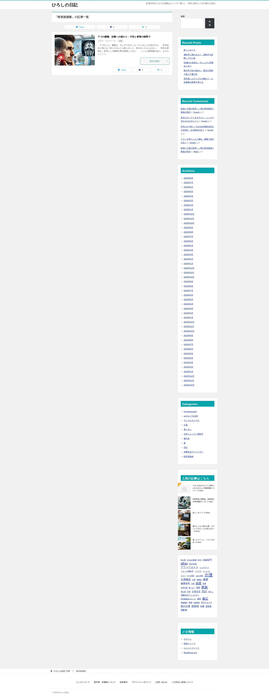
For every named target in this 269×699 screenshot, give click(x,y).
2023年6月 (188, 349)
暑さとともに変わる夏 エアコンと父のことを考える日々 (203, 528)
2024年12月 (189, 268)
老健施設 (184, 602)
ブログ (183, 576)
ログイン (188, 639)
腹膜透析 (197, 602)
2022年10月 (189, 385)
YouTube (193, 564)
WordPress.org (190, 653)
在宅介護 (184, 588)
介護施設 (186, 579)
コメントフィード (191, 648)
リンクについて (83, 682)
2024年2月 (188, 313)
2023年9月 (188, 335)
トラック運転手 (187, 571)
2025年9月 (188, 227)
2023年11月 (189, 326)
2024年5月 (188, 299)
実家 (198, 587)
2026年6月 (188, 187)
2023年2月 (188, 367)
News (196, 151)
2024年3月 (188, 308)
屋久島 (187, 438)
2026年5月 (188, 191)
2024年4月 (188, 304)
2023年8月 (188, 340)
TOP (62, 671)
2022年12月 (189, 376)
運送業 (208, 606)
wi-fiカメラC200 (191, 416)
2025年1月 (188, 263)
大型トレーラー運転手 (193, 434)
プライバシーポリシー (141, 682)
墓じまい (188, 429)
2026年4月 (188, 196)
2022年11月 (189, 380)
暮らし (211, 592)
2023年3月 (188, 362)
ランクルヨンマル (191, 420)
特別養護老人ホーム (188, 599)
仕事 (193, 580)
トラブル (198, 571)
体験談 (199, 580)
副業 (198, 583)
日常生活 (196, 591)
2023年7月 (188, 344)
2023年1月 (188, 371)
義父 (205, 598)
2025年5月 (188, 245)
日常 (189, 592)
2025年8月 (188, 232)
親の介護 (185, 606)
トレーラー (206, 571)
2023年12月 (189, 322)
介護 (186, 425)
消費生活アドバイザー (193, 452)
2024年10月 (189, 277)
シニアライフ (204, 567)
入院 (193, 583)
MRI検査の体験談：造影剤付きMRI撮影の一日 (203, 500)
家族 (204, 587)
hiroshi (197, 112)
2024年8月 (188, 286)
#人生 (183, 560)
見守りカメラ (206, 602)
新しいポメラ (189, 50)
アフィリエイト (189, 567)
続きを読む (155, 61)
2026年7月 (188, 182)
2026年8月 (188, 178)
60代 (199, 560)
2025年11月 (189, 218)
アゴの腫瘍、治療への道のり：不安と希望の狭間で (124, 36)
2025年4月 (188, 250)
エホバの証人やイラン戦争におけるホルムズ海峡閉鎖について (203, 488)
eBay (184, 563)
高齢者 (184, 610)
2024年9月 (188, 281)
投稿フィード (189, 643)
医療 (204, 584)
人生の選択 (199, 576)
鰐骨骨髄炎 (188, 456)
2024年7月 (188, 290)
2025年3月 (188, 254)
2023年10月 (189, 331)
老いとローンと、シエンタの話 (203, 541)
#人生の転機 (191, 560)
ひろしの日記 (65, 5)
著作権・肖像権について (104, 682)
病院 (199, 599)
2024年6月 (188, 295)
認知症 (195, 606)
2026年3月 (188, 200)
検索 (183, 16)
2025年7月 (188, 236)
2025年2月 (188, 259)
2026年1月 (188, 209)
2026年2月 (188, 205)
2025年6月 (188, 241)
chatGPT (207, 559)
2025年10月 (189, 223)
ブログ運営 (190, 576)
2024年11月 (189, 272)
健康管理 (185, 583)
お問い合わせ (161, 682)
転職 (202, 606)
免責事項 (123, 682)
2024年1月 (188, 317)
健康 (205, 579)
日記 (120, 41)
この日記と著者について (182, 682)
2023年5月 (188, 353)
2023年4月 (188, 358)
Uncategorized (190, 411)
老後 (190, 602)
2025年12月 (189, 214)
